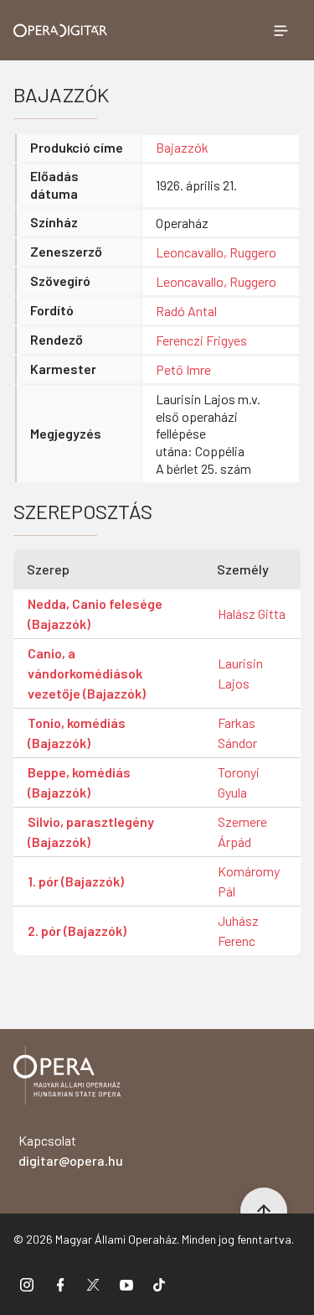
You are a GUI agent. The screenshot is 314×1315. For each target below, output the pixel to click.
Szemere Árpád (242, 831)
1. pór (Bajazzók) (76, 881)
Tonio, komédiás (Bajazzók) (77, 733)
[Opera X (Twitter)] (93, 1284)
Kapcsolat (70, 1150)
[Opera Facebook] (60, 1284)
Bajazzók (182, 147)
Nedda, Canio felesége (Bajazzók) (95, 613)
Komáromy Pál (249, 881)
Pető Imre (183, 369)
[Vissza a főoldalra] (67, 1078)
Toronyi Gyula (239, 782)
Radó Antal (186, 311)
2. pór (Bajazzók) (77, 930)
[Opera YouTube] (126, 1284)
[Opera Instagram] (26, 1284)
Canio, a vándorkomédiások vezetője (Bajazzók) (87, 673)
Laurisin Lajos (240, 673)
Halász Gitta (252, 613)
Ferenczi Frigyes (201, 340)
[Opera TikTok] (159, 1284)
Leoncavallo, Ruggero (216, 252)
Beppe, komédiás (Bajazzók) (79, 782)
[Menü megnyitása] (280, 30)
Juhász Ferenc (238, 930)
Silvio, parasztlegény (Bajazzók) (91, 831)
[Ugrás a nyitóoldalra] (60, 30)
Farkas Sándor (237, 733)
